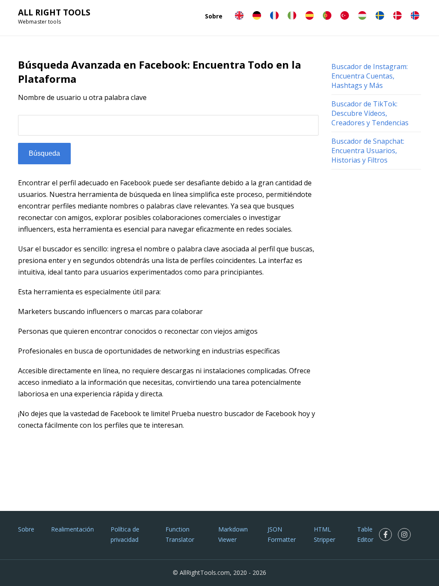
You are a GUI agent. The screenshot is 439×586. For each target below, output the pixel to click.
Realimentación (72, 529)
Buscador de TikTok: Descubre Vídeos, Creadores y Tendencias (370, 113)
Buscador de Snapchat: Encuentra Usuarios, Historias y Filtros (367, 150)
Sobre (214, 16)
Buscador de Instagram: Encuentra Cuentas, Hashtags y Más (369, 76)
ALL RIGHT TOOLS (54, 12)
